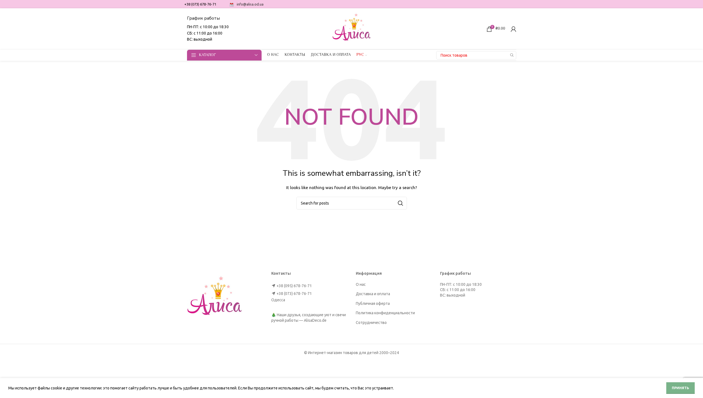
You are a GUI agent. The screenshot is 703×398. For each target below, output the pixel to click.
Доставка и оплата (373, 294)
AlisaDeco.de (315, 320)
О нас (361, 284)
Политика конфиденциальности (385, 313)
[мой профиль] (513, 29)
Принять (680, 388)
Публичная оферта (373, 303)
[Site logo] (351, 28)
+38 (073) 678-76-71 (294, 293)
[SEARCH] (512, 55)
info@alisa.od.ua (250, 4)
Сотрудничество (371, 322)
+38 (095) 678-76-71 (294, 286)
